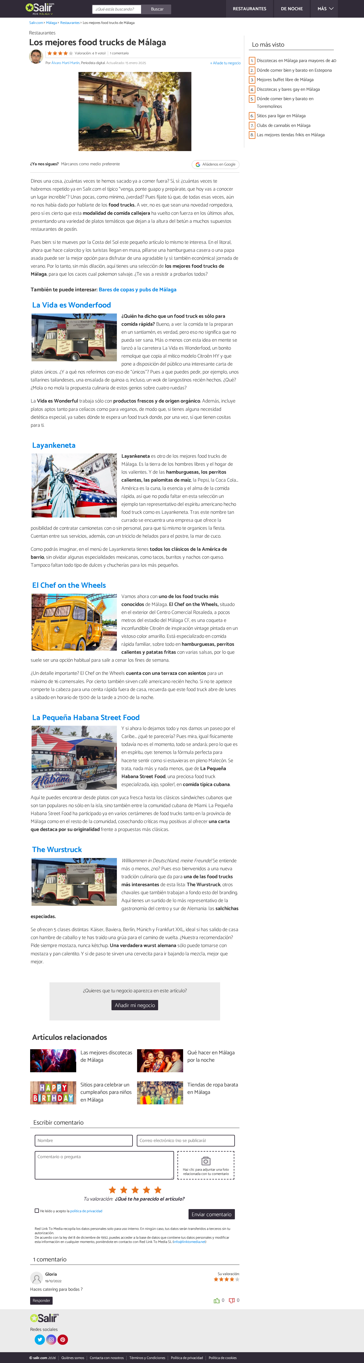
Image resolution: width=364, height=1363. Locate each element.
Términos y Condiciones (147, 1358)
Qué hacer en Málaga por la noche (211, 1057)
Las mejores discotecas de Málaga (106, 1057)
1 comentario (119, 53)
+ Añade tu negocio (225, 63)
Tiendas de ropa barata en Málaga (212, 1089)
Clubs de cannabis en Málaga (284, 125)
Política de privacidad (187, 1358)
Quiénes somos (72, 1358)
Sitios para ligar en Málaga (281, 116)
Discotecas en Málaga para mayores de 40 (296, 61)
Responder (41, 1300)
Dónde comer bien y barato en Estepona (294, 70)
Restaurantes (70, 23)
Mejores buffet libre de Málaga (285, 80)
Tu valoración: (98, 1199)
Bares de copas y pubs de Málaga (138, 289)
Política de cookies (223, 1358)
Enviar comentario (211, 1214)
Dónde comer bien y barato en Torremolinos (285, 102)
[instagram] (51, 1340)
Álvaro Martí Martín (65, 63)
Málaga (51, 23)
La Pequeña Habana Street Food (86, 718)
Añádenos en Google (218, 164)
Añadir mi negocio (135, 1005)
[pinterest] (62, 1340)
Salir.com (36, 23)
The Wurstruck (57, 850)
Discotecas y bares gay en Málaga (288, 89)
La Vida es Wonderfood (71, 305)
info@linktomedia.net (189, 1242)
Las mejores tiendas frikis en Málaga (291, 135)
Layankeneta (54, 445)
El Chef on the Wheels (69, 585)
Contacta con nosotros (107, 1358)
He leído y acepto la (71, 1211)
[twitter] (40, 1340)
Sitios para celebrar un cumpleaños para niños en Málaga (106, 1092)
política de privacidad (86, 1211)
